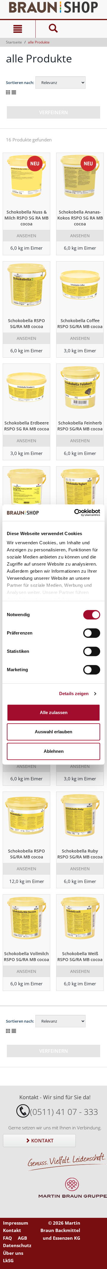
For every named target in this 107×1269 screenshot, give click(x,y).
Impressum (15, 1223)
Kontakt (42, 1140)
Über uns (13, 1253)
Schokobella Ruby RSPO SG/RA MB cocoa (80, 854)
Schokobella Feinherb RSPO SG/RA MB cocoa (80, 426)
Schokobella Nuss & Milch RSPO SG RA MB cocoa (26, 218)
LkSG (8, 1260)
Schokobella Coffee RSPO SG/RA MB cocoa (80, 323)
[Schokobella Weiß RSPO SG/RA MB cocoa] (79, 921)
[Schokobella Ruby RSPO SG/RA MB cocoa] (79, 818)
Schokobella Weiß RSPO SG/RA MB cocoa (80, 956)
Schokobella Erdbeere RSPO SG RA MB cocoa (26, 426)
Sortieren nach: (20, 82)
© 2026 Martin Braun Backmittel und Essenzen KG (60, 1230)
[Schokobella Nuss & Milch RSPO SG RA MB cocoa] (26, 179)
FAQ (7, 1238)
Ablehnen (54, 751)
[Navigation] (17, 29)
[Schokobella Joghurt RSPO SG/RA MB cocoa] (79, 493)
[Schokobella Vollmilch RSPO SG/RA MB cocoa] (26, 921)
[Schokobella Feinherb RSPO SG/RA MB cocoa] (79, 390)
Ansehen (26, 235)
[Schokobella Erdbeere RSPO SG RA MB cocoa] (26, 390)
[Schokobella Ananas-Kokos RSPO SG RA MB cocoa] (79, 179)
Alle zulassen (53, 712)
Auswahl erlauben (53, 731)
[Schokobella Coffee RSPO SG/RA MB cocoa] (79, 288)
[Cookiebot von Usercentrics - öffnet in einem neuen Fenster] (75, 512)
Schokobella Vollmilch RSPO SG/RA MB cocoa (26, 956)
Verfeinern (53, 112)
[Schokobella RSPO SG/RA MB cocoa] (26, 288)
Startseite (14, 42)
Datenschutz (17, 1245)
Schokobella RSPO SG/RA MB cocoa (26, 323)
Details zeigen (74, 693)
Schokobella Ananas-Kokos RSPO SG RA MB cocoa (80, 218)
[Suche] (53, 29)
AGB (22, 1238)
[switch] (91, 633)
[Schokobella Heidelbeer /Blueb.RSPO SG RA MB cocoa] (26, 493)
